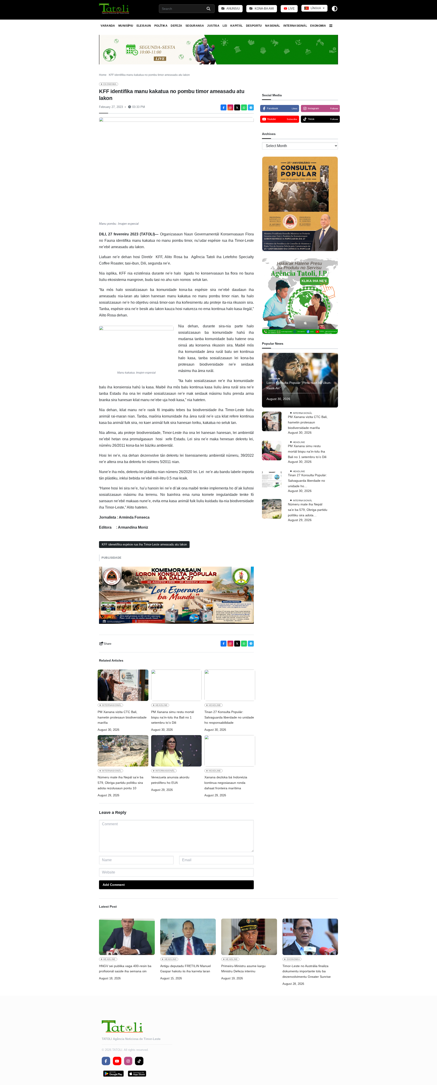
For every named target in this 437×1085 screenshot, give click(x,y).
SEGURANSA (194, 25)
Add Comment (114, 884)
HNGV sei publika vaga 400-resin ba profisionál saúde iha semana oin (125, 968)
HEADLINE (161, 705)
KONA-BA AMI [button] (264, 8)
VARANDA (108, 25)
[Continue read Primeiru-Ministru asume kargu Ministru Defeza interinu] (249, 937)
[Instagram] (230, 107)
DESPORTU (254, 25)
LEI (225, 25)
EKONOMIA (318, 25)
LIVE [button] (291, 8)
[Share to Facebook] (223, 107)
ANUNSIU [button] (233, 8)
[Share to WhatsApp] (244, 107)
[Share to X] (237, 107)
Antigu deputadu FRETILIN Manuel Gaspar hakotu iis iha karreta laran (185, 968)
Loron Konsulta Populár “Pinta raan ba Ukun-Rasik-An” (299, 385)
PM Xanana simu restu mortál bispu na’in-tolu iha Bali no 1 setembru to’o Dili (172, 717)
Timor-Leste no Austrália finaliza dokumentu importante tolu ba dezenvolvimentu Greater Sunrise (306, 971)
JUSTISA (213, 25)
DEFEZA (176, 25)
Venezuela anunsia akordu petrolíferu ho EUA (170, 779)
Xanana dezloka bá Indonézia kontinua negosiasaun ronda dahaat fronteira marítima (225, 782)
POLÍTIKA (161, 25)
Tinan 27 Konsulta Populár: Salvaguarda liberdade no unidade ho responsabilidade (229, 717)
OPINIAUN (274, 378)
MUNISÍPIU (125, 25)
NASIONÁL (272, 25)
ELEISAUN (144, 25)
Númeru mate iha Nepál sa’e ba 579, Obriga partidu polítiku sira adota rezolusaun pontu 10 (120, 782)
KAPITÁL (236, 25)
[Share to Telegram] (251, 107)
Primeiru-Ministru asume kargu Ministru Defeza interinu (243, 968)
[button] (114, 8)
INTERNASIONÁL (295, 25)
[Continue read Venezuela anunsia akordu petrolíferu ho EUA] (176, 751)
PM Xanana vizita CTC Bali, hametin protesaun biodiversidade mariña (122, 717)
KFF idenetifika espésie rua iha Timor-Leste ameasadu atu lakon (144, 544)
